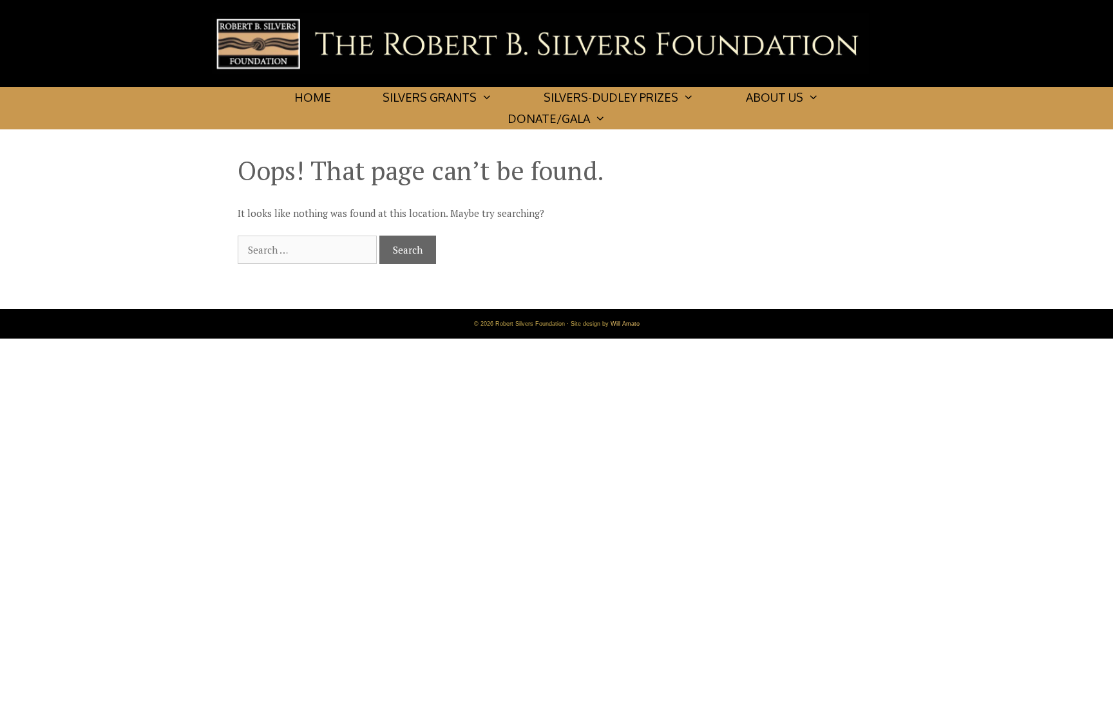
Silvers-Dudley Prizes (611, 97)
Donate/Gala (549, 118)
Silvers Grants (430, 97)
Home (312, 97)
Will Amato (625, 324)
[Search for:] (308, 249)
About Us (774, 97)
